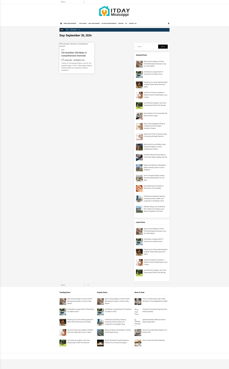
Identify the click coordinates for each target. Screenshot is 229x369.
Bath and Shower (94, 23)
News (62, 49)
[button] (169, 23)
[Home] (61, 23)
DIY (126, 23)
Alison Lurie (68, 60)
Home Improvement (70, 23)
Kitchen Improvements (109, 23)
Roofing (120, 23)
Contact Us (132, 23)
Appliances (83, 23)
